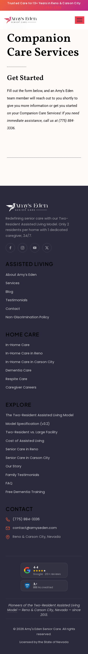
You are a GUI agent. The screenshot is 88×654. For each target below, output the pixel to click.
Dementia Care (18, 370)
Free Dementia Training (25, 492)
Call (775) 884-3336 (45, 7)
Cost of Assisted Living (25, 440)
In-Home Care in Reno (24, 353)
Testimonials (16, 300)
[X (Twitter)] (47, 247)
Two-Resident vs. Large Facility (31, 432)
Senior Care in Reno (22, 449)
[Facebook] (10, 247)
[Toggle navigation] (79, 20)
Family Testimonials (22, 474)
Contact (13, 308)
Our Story (13, 466)
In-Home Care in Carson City (30, 362)
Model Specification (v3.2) (28, 423)
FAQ (9, 483)
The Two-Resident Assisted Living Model (39, 415)
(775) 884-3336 (26, 519)
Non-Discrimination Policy (27, 317)
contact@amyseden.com (35, 527)
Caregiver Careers (21, 387)
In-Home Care (18, 345)
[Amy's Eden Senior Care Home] (20, 20)
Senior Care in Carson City (28, 457)
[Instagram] (22, 247)
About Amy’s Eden (21, 274)
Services (12, 283)
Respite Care (16, 379)
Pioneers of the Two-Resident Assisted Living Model (43, 607)
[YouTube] (34, 247)
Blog (9, 291)
